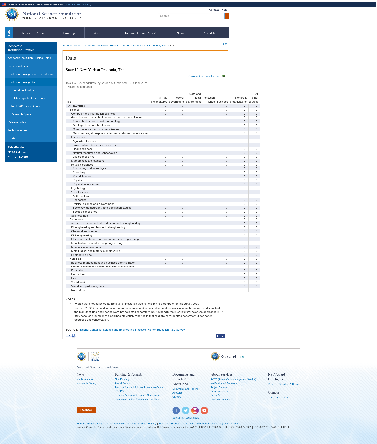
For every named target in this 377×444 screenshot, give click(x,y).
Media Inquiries (85, 379)
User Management (221, 399)
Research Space (21, 114)
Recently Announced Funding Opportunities (138, 395)
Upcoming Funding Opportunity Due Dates (137, 399)
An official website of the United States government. (47, 4)
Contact (214, 9)
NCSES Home (71, 45)
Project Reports (219, 387)
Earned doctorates (22, 90)
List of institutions (18, 65)
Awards (99, 32)
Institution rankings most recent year (30, 74)
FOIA (161, 423)
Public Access (218, 395)
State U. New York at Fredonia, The (144, 45)
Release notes (17, 122)
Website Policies (85, 423)
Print (224, 44)
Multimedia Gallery (87, 383)
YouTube (205, 408)
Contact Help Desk (278, 397)
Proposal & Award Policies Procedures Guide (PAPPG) (139, 389)
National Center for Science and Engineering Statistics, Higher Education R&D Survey (132, 329)
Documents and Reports (141, 32)
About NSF (211, 32)
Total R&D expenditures (25, 106)
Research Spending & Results (284, 384)
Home (9, 32)
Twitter (185, 408)
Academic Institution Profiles (101, 45)
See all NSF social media (185, 417)
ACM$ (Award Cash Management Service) (233, 379)
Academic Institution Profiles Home (29, 57)
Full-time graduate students (28, 98)
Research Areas (33, 32)
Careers (176, 396)
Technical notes (17, 130)
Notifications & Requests (224, 383)
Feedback (86, 410)
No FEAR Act (174, 423)
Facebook (176, 408)
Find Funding (122, 379)
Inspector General (135, 423)
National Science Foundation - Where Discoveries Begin (43, 14)
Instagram (195, 408)
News (180, 32)
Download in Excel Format (204, 75)
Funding (69, 32)
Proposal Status (219, 391)
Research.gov (208, 356)
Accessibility (202, 423)
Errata (12, 138)
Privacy (152, 423)
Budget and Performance (110, 423)
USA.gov (188, 423)
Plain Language (220, 423)
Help (224, 9)
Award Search (122, 383)
